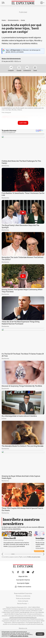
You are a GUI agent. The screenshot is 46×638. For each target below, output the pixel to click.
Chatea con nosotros (24, 587)
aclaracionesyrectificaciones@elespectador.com (23, 617)
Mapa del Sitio (23, 576)
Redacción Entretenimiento (11, 59)
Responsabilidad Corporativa (23, 593)
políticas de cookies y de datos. (19, 636)
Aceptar (40, 634)
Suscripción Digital (23, 583)
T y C (20, 557)
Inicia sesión (12, 546)
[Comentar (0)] (27, 67)
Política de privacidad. (33, 557)
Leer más (23, 123)
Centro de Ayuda (23, 601)
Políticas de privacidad (23, 598)
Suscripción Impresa (23, 580)
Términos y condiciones (23, 596)
